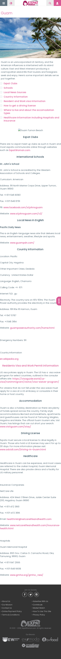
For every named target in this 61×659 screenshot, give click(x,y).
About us (6, 601)
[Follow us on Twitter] (30, 594)
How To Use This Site (42, 611)
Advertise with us (40, 601)
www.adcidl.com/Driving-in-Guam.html (23, 449)
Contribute (37, 604)
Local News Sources (15, 92)
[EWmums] (10, 639)
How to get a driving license (20, 105)
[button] (3, 3)
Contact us (7, 608)
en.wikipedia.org (9, 358)
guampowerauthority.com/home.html (32, 327)
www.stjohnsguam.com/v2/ (26, 213)
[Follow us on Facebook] (24, 594)
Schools (8, 87)
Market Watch (39, 608)
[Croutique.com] (30, 645)
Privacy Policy (39, 614)
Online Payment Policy (12, 611)
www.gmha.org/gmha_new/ (26, 575)
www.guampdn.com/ (22, 242)
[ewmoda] (30, 639)
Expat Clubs (10, 83)
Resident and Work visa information (24, 101)
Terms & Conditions (11, 614)
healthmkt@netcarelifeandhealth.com (29, 519)
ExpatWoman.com (19, 150)
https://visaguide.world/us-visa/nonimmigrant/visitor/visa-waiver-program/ (29, 380)
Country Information (16, 96)
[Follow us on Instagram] (36, 594)
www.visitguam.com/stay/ (15, 426)
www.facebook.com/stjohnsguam (23, 207)
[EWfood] (50, 639)
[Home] (30, 3)
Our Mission (7, 604)
